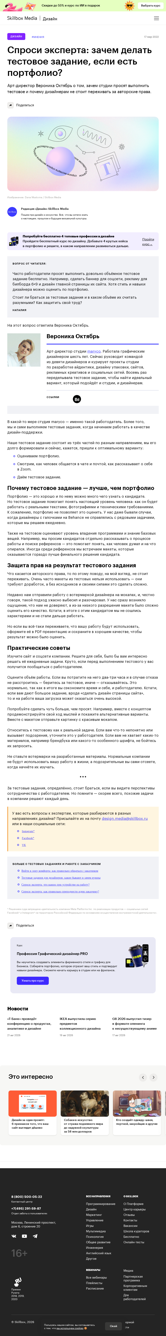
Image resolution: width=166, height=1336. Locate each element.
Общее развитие (98, 1241)
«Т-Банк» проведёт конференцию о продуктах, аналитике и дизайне (29, 1023)
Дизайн (16, 36)
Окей (113, 1326)
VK (24, 845)
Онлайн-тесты (133, 1241)
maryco (94, 351)
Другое (91, 1258)
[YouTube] (24, 1236)
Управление (94, 1219)
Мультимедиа (96, 1230)
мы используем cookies (69, 1328)
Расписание (95, 1287)
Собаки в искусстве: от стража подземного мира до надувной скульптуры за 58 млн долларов (83, 1126)
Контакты (130, 1219)
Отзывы (129, 1214)
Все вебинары (96, 1277)
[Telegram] (34, 1236)
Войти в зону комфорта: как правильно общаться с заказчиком (59, 870)
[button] (143, 1077)
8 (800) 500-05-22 (26, 1196)
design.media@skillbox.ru (125, 818)
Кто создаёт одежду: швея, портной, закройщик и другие (136, 1122)
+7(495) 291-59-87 (26, 1208)
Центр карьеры (134, 1208)
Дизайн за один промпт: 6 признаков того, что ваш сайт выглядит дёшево (30, 1124)
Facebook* (28, 838)
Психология (95, 1236)
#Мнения (38, 36)
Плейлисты (94, 1282)
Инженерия (94, 1247)
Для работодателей (134, 1296)
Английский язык (98, 1252)
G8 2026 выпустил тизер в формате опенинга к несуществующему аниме (134, 1023)
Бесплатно (131, 1236)
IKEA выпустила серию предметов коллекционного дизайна (80, 1023)
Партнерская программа (133, 1278)
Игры (90, 1225)
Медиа (128, 1270)
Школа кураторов (136, 1230)
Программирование (100, 1203)
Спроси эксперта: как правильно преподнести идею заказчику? (60, 891)
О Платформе (133, 1203)
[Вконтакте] (13, 1236)
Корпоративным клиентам (135, 1287)
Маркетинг (94, 1214)
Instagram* (28, 831)
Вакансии (130, 1225)
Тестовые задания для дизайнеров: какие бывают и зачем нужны (60, 877)
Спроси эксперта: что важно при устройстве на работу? (55, 884)
